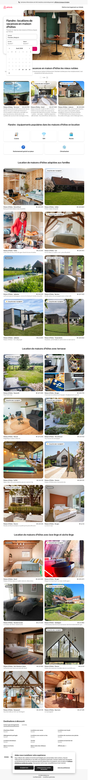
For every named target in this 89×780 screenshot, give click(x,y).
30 (29, 69)
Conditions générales (49, 777)
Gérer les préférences (64, 767)
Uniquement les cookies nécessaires (44, 768)
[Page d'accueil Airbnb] (7, 7)
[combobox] (22, 37)
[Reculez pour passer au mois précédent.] (9, 48)
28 (22, 69)
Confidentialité (37, 777)
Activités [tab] (24, 725)
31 (9, 73)
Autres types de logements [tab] (11, 725)
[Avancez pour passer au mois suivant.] (29, 48)
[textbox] (14, 43)
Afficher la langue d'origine (61, 2)
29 (26, 69)
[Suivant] (47, 77)
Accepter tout (24, 767)
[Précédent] (40, 77)
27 (19, 69)
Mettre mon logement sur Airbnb (72, 7)
